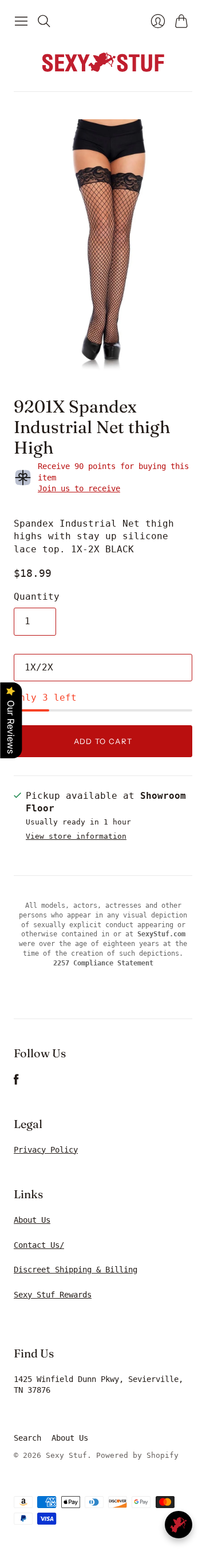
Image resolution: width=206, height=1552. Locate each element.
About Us (32, 1219)
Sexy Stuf (66, 1455)
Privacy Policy (46, 1149)
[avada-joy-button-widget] (178, 1524)
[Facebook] (16, 1082)
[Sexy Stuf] (103, 61)
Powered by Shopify (137, 1455)
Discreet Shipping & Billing (75, 1269)
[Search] (44, 21)
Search (27, 1437)
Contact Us (37, 1245)
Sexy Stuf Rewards (53, 1294)
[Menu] (21, 21)
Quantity (37, 596)
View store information (76, 836)
